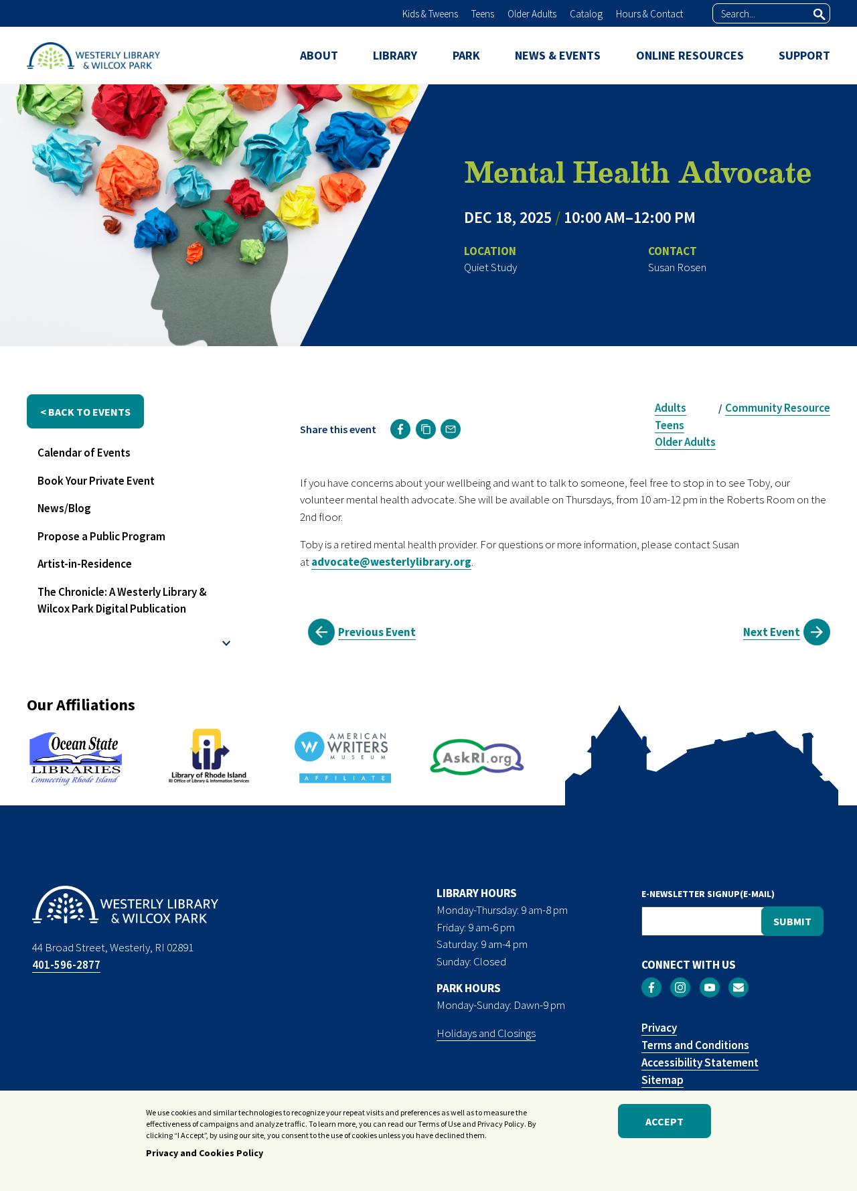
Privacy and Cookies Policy (204, 1153)
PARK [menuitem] (466, 55)
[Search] (819, 14)
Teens (482, 13)
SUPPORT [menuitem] (804, 55)
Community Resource (777, 407)
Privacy (659, 1027)
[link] (400, 429)
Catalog (586, 13)
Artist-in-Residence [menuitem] (84, 563)
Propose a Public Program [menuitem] (101, 536)
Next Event (771, 632)
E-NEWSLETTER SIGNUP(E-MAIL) (708, 894)
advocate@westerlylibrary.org (391, 561)
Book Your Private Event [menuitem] (96, 480)
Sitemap (662, 1080)
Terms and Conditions (695, 1045)
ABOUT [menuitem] (319, 55)
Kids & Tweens (430, 13)
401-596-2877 (66, 964)
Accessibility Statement (700, 1062)
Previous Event (377, 632)
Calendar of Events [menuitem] (84, 452)
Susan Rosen (677, 267)
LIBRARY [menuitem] (395, 55)
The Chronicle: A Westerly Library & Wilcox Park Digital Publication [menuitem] (122, 600)
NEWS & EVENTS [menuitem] (558, 55)
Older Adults (532, 13)
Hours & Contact (649, 13)
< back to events (85, 411)
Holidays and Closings (486, 1033)
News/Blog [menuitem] (64, 508)
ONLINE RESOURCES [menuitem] (690, 55)
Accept (664, 1121)
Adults (670, 407)
